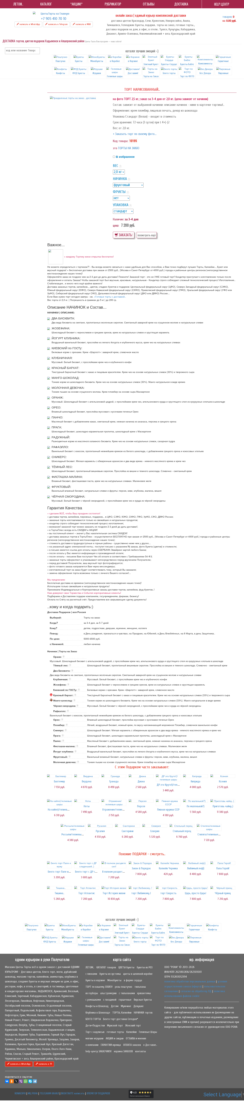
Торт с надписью (94, 1032)
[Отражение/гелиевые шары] (113, 802)
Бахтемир (59, 781)
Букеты (78, 61)
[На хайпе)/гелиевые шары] (59, 802)
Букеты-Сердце (169, 64)
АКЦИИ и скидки (114, 1038)
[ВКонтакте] (7, 1081)
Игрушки (97, 73)
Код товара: (120, 141)
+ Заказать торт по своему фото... (135, 134)
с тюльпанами (127, 993)
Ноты (87, 806)
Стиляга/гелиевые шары (211, 834)
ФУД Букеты (78, 73)
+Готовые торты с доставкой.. (110, 296)
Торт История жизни (114, 893)
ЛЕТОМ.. (89, 967)
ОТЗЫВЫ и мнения (136, 1038)
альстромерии (108, 993)
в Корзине (133, 61)
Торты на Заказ (151, 76)
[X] (16, 1081)
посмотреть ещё (147, 235)
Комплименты (205, 63)
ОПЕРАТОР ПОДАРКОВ (98, 1093)
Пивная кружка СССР (168, 809)
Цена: (116, 225)
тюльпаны (140, 986)
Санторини (127, 831)
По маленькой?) (195, 806)
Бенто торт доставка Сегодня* (120, 1019)
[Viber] (21, 1081)
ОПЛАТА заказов (132, 1044)
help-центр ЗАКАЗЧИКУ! (98, 1051)
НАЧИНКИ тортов (143, 1012)
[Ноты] (86, 801)
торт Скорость (168, 893)
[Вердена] (86, 776)
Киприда (195, 781)
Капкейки (131, 1032)
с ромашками (93, 999)
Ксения (223, 781)
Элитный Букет (151, 64)
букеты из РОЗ (145, 967)
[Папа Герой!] (222, 863)
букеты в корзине (95, 980)
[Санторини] (127, 826)
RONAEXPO (20, 1093)
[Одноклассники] (12, 1081)
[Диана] (141, 776)
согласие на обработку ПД (195, 991)
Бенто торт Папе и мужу (61, 871)
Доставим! (133, 73)
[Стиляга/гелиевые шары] (209, 827)
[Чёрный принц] (222, 888)
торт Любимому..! (141, 893)
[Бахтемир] (59, 776)
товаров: (227, 16)
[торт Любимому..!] (141, 888)
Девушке (138, 1006)
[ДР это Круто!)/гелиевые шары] (168, 777)
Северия (154, 831)
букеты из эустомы (110, 973)
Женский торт (133, 1025)
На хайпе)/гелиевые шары (63, 809)
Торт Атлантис (86, 893)
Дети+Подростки (95, 1025)
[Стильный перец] (181, 826)
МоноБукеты (96, 61)
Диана (141, 781)
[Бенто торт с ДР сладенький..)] (86, 864)
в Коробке (115, 61)
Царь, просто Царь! (195, 893)
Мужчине (126, 1006)
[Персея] (141, 801)
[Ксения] (222, 776)
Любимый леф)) (195, 868)
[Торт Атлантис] (86, 888)
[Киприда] (195, 776)
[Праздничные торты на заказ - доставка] (73, 98)
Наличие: (118, 219)
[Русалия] (100, 826)
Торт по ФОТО (187, 76)
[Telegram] (35, 1081)
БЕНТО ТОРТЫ (93, 1019)
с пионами (91, 973)
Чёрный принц (223, 893)
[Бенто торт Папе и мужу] (59, 864)
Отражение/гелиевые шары (118, 809)
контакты (140, 1051)
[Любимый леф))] (195, 863)
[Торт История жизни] (113, 888)
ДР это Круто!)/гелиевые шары (174, 784)
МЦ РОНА (33, 1093)
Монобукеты (114, 980)
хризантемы (144, 993)
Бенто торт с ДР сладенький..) (92, 871)
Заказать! (125, 234)
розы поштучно (123, 986)
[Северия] (154, 826)
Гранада (114, 781)
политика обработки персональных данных (189, 981)
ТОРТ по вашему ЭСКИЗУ (99, 986)
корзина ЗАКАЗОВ (123, 1051)
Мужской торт (115, 1025)
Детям (115, 1006)
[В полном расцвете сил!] (113, 864)
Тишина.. (59, 893)
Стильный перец (182, 831)
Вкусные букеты (143, 999)
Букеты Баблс (187, 64)
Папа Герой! (222, 868)
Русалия (100, 831)
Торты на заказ (128, 148)
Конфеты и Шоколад (97, 1006)
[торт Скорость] (168, 888)
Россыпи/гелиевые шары (75, 834)
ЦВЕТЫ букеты (126, 967)
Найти (36, 50)
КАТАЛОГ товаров (106, 967)
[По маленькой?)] (195, 801)
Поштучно (60, 61)
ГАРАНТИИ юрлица (111, 1044)
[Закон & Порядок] (141, 863)
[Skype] (30, 1081)
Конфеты (60, 73)
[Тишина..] (59, 888)
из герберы (91, 993)
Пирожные (223, 73)
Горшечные (223, 61)
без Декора (205, 73)
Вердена (86, 781)
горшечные (125, 999)
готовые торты (115, 1032)
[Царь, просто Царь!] (195, 888)
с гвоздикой (109, 999)
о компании (91, 1044)
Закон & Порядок (141, 868)
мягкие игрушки (94, 1038)
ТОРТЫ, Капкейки (121, 1012)
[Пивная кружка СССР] (168, 802)
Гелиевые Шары (148, 1032)
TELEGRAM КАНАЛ (49, 1093)
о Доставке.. (150, 1044)
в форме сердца (133, 980)
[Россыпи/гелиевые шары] (73, 827)
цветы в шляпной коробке (138, 973)
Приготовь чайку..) (223, 806)
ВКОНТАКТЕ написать (72, 1093)
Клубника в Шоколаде (97, 1012)
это (115, 148)
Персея (141, 806)
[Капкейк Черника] (168, 863)
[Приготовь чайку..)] (222, 801)
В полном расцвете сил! (115, 871)
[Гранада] (113, 776)
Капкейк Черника (168, 868)
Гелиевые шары (114, 76)
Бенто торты (169, 73)
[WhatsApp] (26, 1081)
